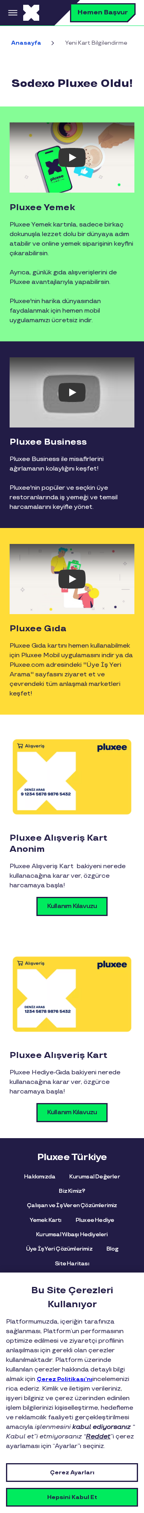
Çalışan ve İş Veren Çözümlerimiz (72, 1205)
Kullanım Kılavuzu (72, 906)
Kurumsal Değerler (94, 1176)
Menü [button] (11, 13)
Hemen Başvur (103, 12)
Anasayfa (26, 42)
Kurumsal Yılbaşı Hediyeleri (72, 1234)
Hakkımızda (39, 1176)
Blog (112, 1248)
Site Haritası (72, 1263)
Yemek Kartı (45, 1220)
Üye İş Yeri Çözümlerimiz (59, 1248)
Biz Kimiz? (72, 1191)
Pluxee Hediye (95, 1220)
